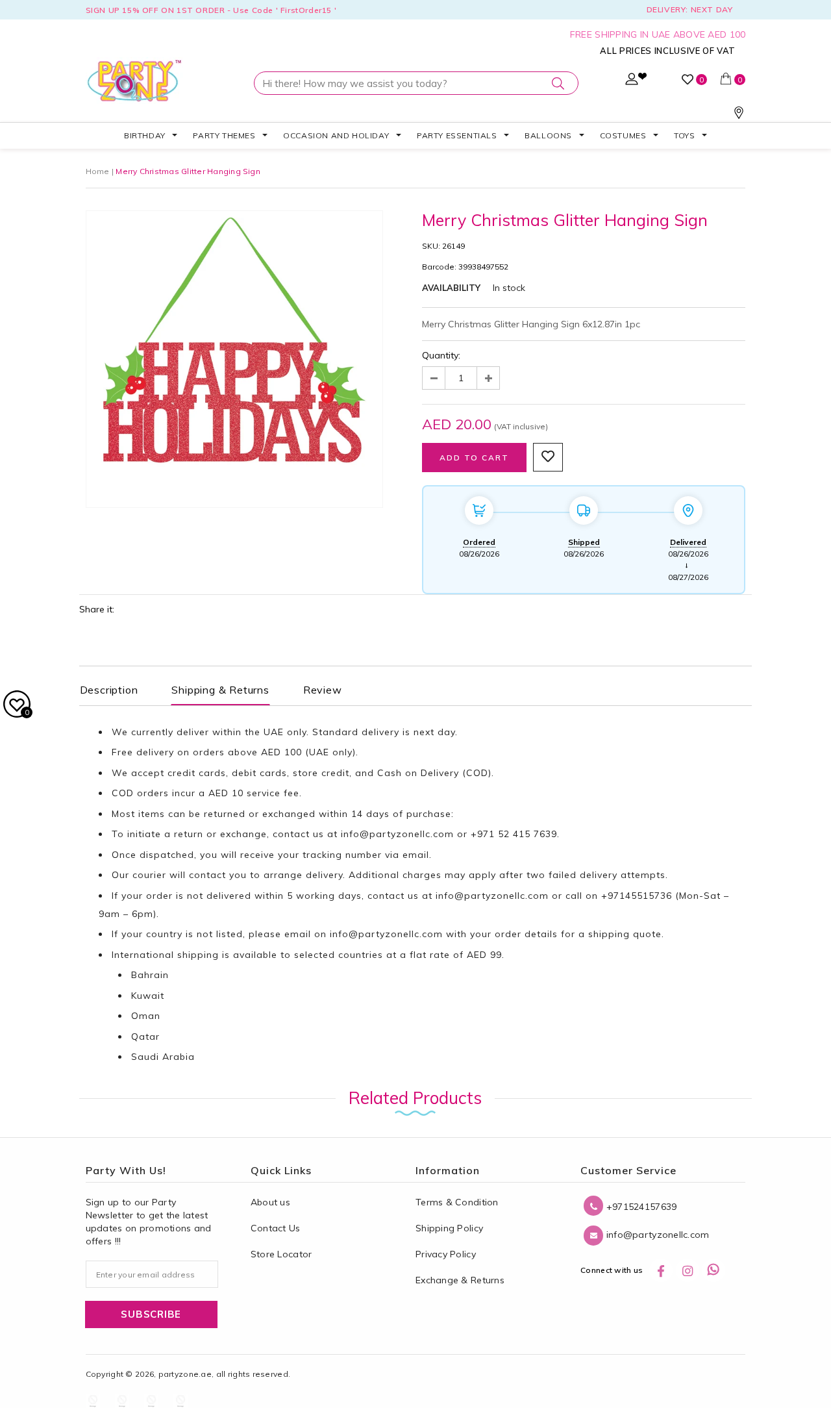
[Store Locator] (738, 115)
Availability (451, 288)
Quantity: (441, 355)
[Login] (631, 82)
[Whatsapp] (713, 1270)
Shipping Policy (449, 1228)
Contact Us (276, 1228)
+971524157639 (639, 1207)
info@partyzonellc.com (397, 834)
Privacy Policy (446, 1254)
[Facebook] (661, 1270)
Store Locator (281, 1254)
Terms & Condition (457, 1202)
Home (98, 171)
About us (270, 1202)
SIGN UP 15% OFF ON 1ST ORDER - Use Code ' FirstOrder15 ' (211, 10)
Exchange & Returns (460, 1280)
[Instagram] (687, 1270)
